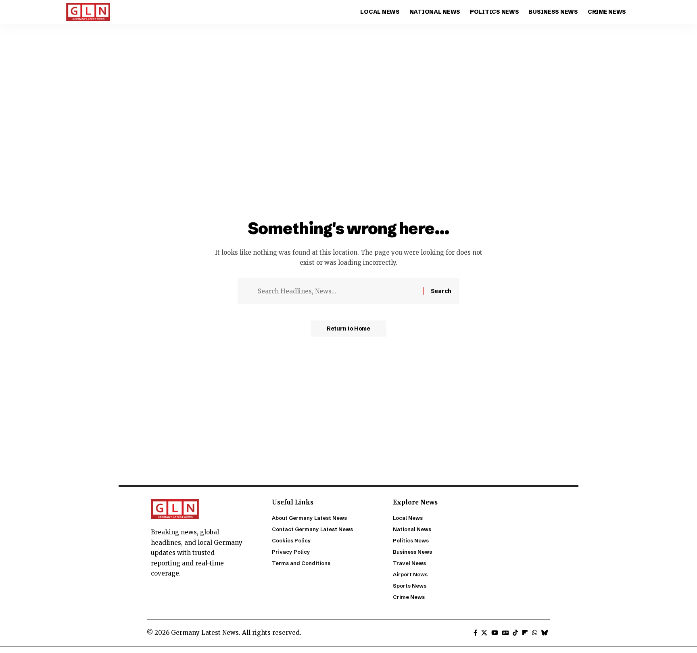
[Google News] (505, 633)
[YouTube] (494, 633)
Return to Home (348, 328)
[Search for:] (337, 291)
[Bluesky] (544, 633)
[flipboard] (525, 633)
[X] (484, 633)
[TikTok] (515, 633)
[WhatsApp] (534, 633)
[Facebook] (475, 633)
